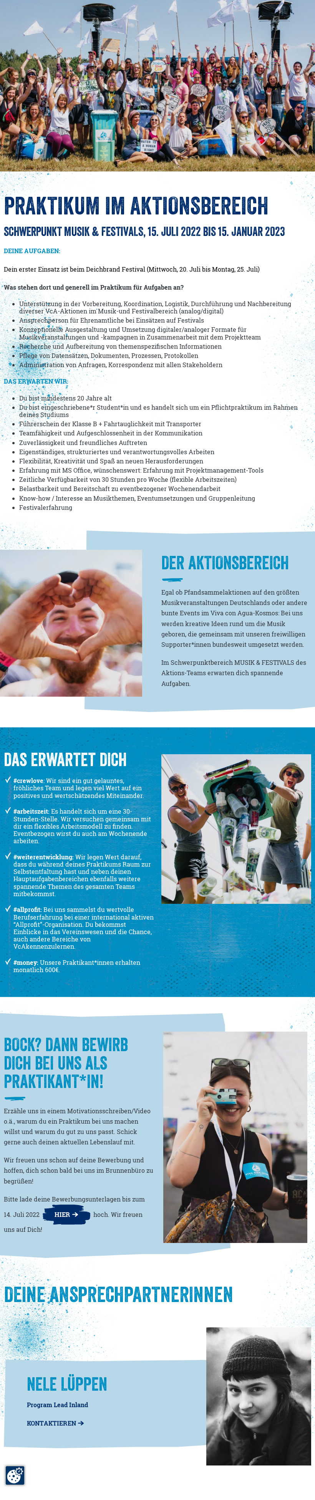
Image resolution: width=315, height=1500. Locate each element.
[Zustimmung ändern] (15, 1475)
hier (62, 1214)
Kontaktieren (51, 1423)
